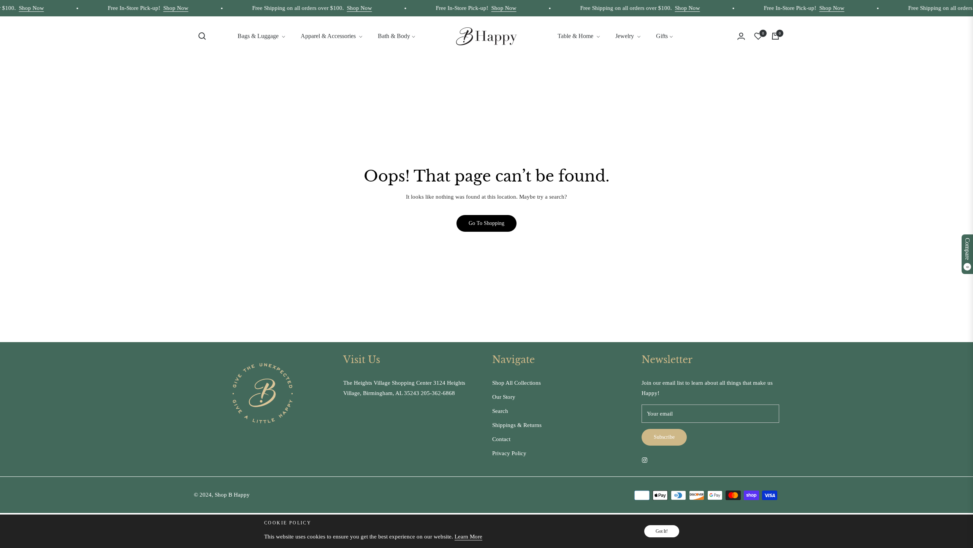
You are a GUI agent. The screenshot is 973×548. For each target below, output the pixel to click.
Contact (501, 439)
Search (500, 411)
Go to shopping (486, 223)
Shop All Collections (516, 383)
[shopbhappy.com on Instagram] (645, 460)
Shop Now (22, 8)
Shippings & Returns (517, 425)
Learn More (468, 537)
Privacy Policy (509, 453)
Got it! (662, 531)
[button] (202, 36)
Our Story (503, 397)
